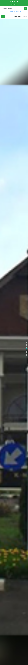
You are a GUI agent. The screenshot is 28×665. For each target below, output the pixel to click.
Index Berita (14, 4)
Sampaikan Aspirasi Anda (14, 11)
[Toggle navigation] (3, 16)
